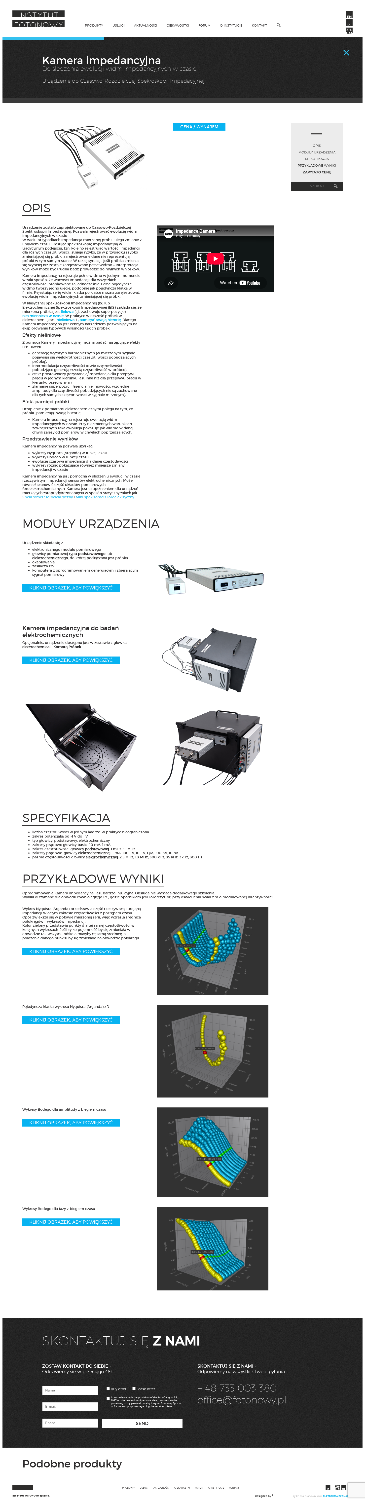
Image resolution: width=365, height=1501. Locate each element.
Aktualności (145, 25)
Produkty (94, 25)
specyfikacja (317, 159)
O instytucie (231, 25)
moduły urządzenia (316, 152)
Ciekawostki (178, 25)
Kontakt (259, 25)
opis (317, 145)
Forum (204, 25)
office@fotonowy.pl (242, 1400)
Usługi (118, 25)
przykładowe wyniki (317, 165)
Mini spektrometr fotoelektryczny (105, 497)
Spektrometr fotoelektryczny (47, 497)
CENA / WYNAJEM (199, 126)
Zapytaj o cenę (317, 172)
